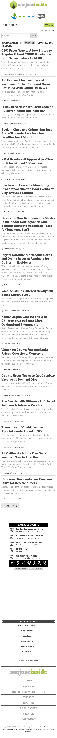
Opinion (28, 686)
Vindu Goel (7, 473)
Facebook (45, 729)
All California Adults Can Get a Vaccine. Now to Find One (23, 455)
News (28, 681)
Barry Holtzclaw (9, 249)
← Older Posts (10, 505)
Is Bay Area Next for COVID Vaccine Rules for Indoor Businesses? (27, 109)
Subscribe (37, 729)
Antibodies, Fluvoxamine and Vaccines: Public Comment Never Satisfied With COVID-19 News (25, 84)
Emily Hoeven (8, 123)
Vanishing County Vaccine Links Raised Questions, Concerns (25, 351)
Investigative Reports (28, 692)
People (28, 713)
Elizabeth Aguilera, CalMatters (14, 74)
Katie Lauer (8, 369)
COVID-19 (27, 651)
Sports (28, 703)
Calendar (28, 719)
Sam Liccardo (27, 641)
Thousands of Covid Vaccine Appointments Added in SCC (22, 429)
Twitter (52, 729)
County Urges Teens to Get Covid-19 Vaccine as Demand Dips (28, 377)
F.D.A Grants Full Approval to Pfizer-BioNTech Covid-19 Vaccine (28, 161)
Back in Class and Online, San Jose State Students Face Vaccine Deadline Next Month (26, 133)
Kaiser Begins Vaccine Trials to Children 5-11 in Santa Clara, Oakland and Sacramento (24, 320)
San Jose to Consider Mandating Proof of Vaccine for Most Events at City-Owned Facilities (27, 189)
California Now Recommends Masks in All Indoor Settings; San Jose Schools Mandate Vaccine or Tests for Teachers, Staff (28, 223)
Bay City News (8, 421)
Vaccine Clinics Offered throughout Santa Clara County (27, 293)
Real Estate (28, 708)
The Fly (6, 100)
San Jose (27, 636)
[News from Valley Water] (28, 15)
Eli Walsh (7, 343)
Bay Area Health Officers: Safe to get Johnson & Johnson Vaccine (28, 403)
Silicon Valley (27, 646)
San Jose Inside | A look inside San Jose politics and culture (28, 672)
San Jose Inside (9, 153)
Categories (10, 25)
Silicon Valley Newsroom (12, 311)
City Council (27, 630)
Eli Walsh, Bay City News (12, 395)
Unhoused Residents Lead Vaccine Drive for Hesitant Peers (26, 481)
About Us (42, 727)
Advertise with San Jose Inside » (28, 660)
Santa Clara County (27, 625)
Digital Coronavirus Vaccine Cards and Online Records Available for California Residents (26, 258)
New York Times (9, 179)
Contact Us (29, 729)
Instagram (28, 731)
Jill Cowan (7, 285)
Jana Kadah (8, 212)
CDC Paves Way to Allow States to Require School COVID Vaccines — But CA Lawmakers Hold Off (26, 54)
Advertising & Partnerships (16, 729)
